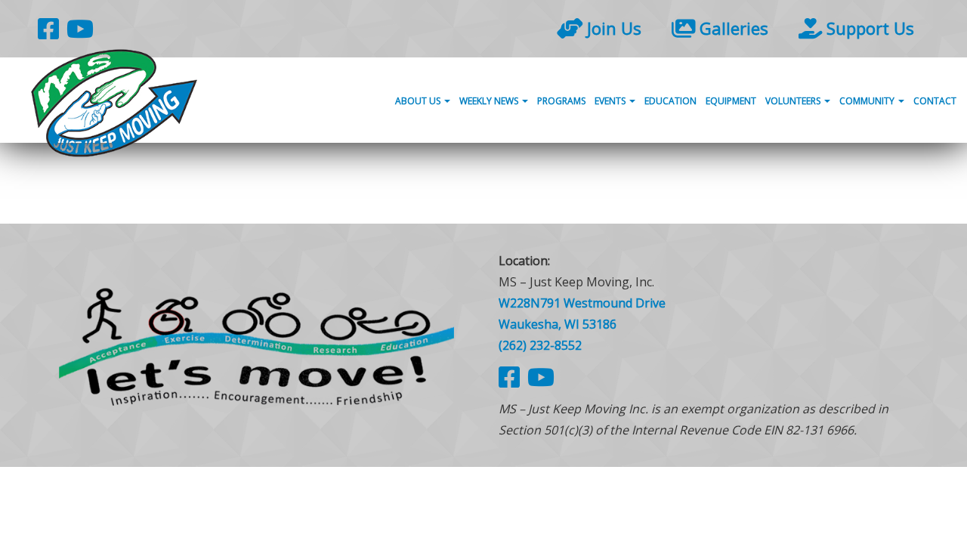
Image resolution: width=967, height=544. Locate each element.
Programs (561, 100)
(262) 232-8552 (540, 345)
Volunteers (794, 100)
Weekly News (490, 100)
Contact (934, 100)
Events (611, 100)
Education (670, 100)
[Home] (256, 345)
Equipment (731, 100)
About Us (419, 100)
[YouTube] (80, 28)
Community (868, 100)
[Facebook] (48, 28)
